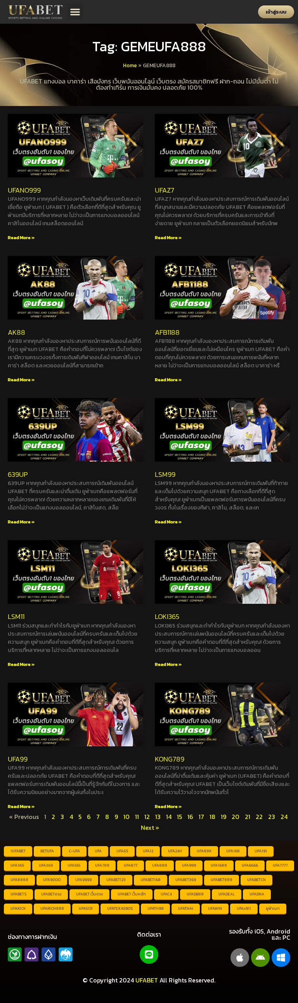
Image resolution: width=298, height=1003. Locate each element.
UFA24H (175, 851)
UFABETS (18, 894)
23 (271, 816)
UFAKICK (18, 908)
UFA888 (159, 865)
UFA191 (261, 851)
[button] (75, 12)
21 (247, 816)
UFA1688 (219, 865)
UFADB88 (195, 894)
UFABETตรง (51, 894)
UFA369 (46, 865)
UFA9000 (52, 880)
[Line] (149, 954)
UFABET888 (221, 880)
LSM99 (165, 474)
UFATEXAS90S (120, 908)
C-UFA (74, 851)
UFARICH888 (52, 908)
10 (126, 816)
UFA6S (122, 851)
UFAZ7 (164, 190)
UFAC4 (166, 894)
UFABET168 (150, 880)
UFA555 (74, 865)
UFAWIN (215, 908)
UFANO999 (24, 190)
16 (190, 816)
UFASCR (85, 908)
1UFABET (18, 851)
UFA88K (204, 851)
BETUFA (47, 851)
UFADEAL (226, 894)
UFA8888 (19, 880)
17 (201, 816)
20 (235, 816)
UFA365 (17, 865)
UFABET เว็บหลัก (132, 894)
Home (130, 65)
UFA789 (102, 865)
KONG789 (169, 759)
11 (137, 816)
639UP (18, 474)
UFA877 (130, 865)
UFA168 (233, 851)
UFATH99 (155, 908)
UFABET (146, 980)
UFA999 (189, 865)
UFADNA (256, 894)
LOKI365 (167, 616)
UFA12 (148, 851)
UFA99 (18, 759)
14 (169, 816)
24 (284, 816)
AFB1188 (167, 332)
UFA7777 (280, 865)
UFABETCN (256, 880)
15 (179, 816)
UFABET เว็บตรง (89, 894)
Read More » (21, 237)
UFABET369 (185, 880)
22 (259, 816)
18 (212, 816)
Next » (150, 827)
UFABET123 (116, 880)
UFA (98, 851)
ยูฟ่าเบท (273, 908)
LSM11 (16, 616)
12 (147, 816)
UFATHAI (185, 908)
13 (158, 816)
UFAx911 (244, 908)
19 (223, 816)
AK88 (16, 332)
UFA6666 (250, 865)
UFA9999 (83, 880)
